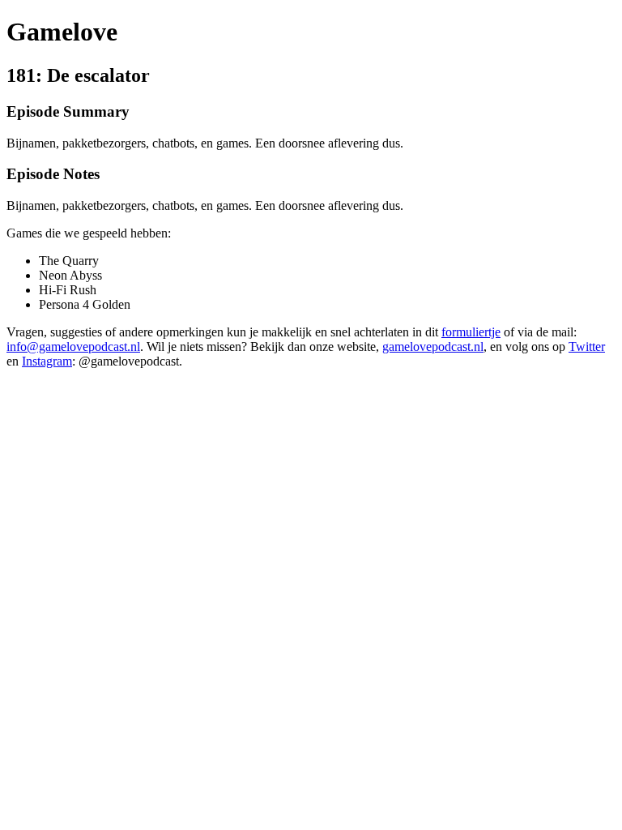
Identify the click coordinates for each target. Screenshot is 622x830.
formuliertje (471, 332)
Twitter (587, 346)
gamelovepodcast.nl (433, 346)
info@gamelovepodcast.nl (73, 346)
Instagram (47, 361)
